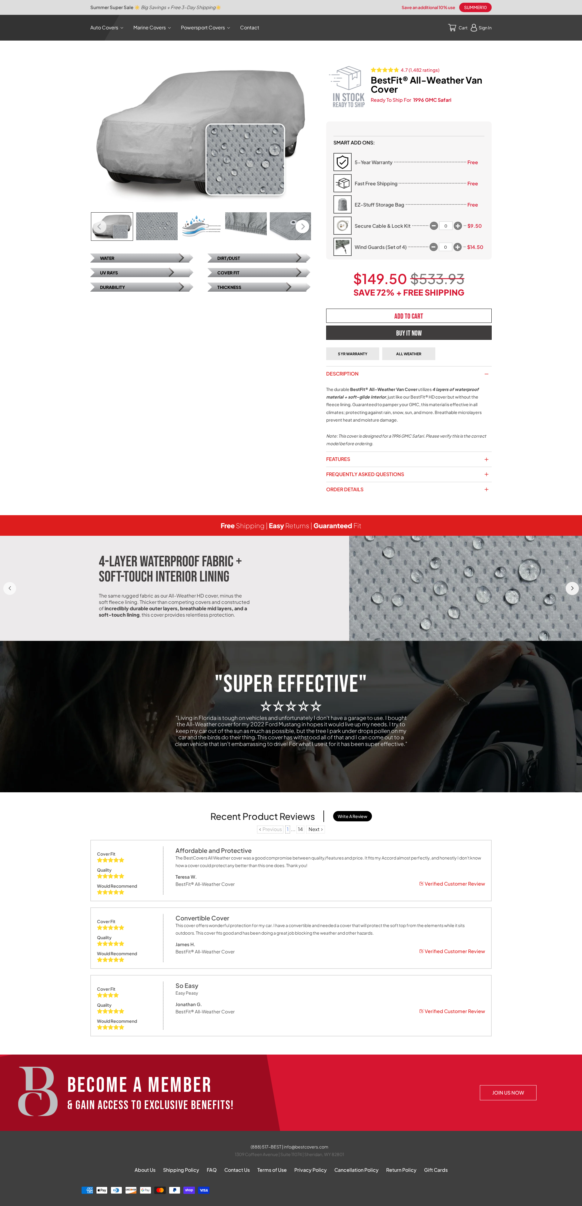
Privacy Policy (310, 1170)
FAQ (212, 1170)
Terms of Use (272, 1170)
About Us (145, 1170)
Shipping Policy (181, 1170)
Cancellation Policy (356, 1170)
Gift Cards (436, 1170)
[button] (108, 28)
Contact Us (237, 1170)
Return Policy (401, 1170)
